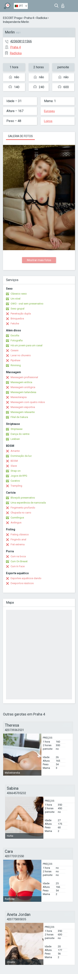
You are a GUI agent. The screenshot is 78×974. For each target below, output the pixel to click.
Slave (14, 465)
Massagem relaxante (23, 412)
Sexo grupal (17, 308)
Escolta (15, 335)
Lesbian (15, 438)
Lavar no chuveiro (21, 355)
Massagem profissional (24, 377)
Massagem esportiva (23, 407)
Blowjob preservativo (23, 497)
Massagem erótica (21, 382)
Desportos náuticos (22, 583)
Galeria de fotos (20, 136)
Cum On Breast (19, 561)
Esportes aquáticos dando (26, 578)
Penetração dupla (21, 313)
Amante (15, 450)
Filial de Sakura (19, 417)
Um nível (15, 298)
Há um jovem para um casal (26, 345)
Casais (14, 350)
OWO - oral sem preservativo (27, 303)
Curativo (15, 480)
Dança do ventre (20, 433)
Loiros (48, 121)
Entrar (63, 4)
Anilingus (16, 522)
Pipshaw (15, 360)
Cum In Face (18, 566)
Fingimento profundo (23, 507)
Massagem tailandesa (23, 392)
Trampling (16, 485)
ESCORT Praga (12, 18)
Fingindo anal (18, 539)
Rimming (16, 365)
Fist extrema (18, 544)
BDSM (14, 460)
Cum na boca (18, 556)
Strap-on (16, 470)
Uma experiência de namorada (28, 502)
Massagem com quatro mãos (28, 402)
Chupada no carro (21, 512)
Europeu (49, 111)
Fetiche (15, 323)
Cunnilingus (17, 517)
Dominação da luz (21, 455)
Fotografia (17, 340)
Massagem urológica (23, 387)
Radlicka (41, 18)
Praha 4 (29, 18)
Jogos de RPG (19, 475)
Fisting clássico (20, 534)
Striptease (16, 428)
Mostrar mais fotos (39, 260)
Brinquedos (17, 318)
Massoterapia (19, 397)
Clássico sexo (19, 293)
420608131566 (21, 41)
